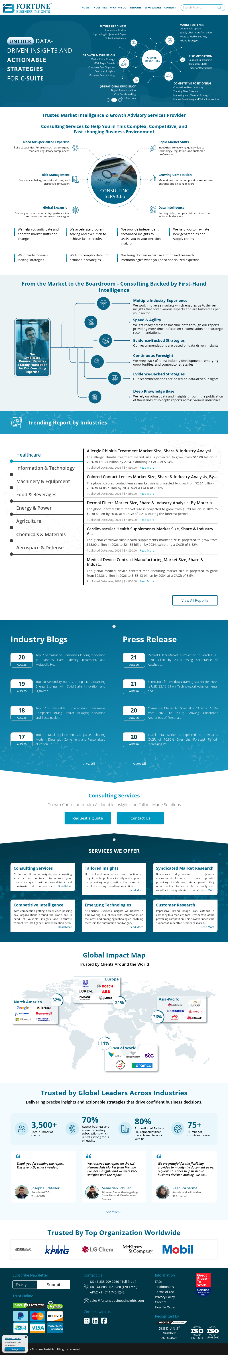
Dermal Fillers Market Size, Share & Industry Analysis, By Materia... (151, 502)
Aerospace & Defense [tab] (40, 547)
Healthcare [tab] (28, 455)
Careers (161, 1302)
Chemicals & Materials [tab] (41, 534)
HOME (86, 7)
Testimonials (164, 1287)
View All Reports (194, 600)
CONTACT (170, 7)
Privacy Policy (165, 1297)
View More (201, 83)
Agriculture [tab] (28, 521)
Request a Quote (87, 818)
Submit (53, 1284)
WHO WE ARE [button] (153, 7)
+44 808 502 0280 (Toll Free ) (116, 1287)
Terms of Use (165, 1292)
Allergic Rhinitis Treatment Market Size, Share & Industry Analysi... (150, 450)
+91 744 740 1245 (111, 1292)
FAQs (159, 1281)
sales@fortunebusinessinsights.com (117, 1300)
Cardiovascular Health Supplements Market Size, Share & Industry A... (150, 531)
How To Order (165, 1307)
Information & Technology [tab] (45, 468)
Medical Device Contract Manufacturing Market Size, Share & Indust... (145, 562)
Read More (147, 467)
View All (88, 764)
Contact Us (140, 818)
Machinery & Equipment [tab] (43, 481)
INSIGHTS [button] (135, 7)
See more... (114, 1212)
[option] (31, 1249)
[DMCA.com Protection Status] (29, 1305)
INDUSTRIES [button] (100, 7)
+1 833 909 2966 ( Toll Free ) (115, 1281)
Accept (15, 1349)
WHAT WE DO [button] (118, 7)
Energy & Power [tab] (34, 508)
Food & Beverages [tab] (36, 494)
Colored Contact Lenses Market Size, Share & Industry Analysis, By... (152, 476)
